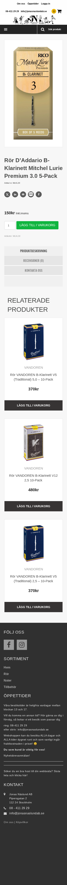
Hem (7, 667)
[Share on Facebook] (39, 194)
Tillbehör (10, 687)
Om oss (21, 3)
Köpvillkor (22, 822)
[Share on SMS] (31, 194)
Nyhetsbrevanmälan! (17, 755)
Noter (8, 680)
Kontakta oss (33, 270)
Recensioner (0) (33, 260)
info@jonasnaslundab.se (34, 11)
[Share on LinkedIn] (15, 194)
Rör (6, 674)
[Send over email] (23, 194)
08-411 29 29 (12, 11)
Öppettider (33, 3)
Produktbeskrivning (33, 251)
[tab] (33, 251)
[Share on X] (7, 194)
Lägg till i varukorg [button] (33, 405)
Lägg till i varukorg (37, 225)
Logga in (45, 3)
